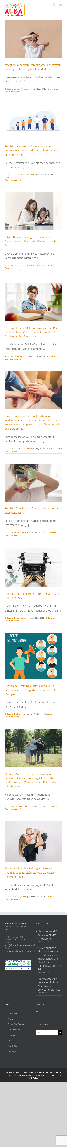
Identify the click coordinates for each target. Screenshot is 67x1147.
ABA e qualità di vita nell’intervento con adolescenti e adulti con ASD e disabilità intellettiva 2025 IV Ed (49, 958)
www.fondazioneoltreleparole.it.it (20, 951)
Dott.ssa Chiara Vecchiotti (17, 618)
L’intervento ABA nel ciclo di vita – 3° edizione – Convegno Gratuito (49, 984)
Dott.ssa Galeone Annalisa (17, 89)
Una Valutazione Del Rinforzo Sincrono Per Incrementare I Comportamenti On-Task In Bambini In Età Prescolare (31, 332)
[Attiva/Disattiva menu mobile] (60, 4)
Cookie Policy (32, 1078)
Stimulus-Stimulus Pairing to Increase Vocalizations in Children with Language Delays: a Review (30, 872)
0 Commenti (53, 89)
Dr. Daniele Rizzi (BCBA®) (16, 896)
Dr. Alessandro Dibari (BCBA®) (18, 806)
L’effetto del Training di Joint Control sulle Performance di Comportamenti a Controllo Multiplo (30, 690)
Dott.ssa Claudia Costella (17, 356)
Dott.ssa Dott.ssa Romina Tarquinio (20, 174)
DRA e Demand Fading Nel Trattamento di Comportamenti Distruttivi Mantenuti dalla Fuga (30, 241)
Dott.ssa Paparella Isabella (17, 532)
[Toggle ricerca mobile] (54, 4)
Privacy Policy (55, 1075)
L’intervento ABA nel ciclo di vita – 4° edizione (48, 935)
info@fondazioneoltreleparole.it (20, 945)
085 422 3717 (21, 939)
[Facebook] (37, 1012)
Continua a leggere (12, 91)
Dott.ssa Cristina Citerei (16, 714)
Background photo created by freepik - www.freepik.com (26, 1075)
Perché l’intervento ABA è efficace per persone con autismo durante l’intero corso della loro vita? (31, 150)
